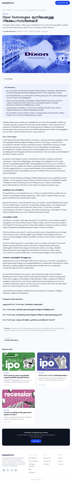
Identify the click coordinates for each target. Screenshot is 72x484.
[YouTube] (15, 470)
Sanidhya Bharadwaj (9, 31)
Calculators (32, 472)
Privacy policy (47, 458)
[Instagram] (11, 470)
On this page (8, 79)
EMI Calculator (33, 458)
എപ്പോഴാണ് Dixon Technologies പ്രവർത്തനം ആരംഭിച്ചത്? (23, 304)
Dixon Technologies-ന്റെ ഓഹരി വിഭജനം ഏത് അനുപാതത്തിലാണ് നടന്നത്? (29, 320)
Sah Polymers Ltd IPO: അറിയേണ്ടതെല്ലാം (53, 375)
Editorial (9, 10)
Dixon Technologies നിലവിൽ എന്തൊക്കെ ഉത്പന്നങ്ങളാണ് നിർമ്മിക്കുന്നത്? (28, 309)
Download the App (62, 3)
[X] (7, 470)
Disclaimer (46, 464)
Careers (60, 458)
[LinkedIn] (3, 470)
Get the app (36, 441)
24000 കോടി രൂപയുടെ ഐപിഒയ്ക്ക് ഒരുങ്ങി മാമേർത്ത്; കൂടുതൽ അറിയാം (16, 376)
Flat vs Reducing (33, 461)
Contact (60, 461)
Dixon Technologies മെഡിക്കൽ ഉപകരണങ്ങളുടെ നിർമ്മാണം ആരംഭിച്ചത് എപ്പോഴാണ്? (32, 315)
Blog (4, 10)
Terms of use (47, 461)
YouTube (60, 464)
